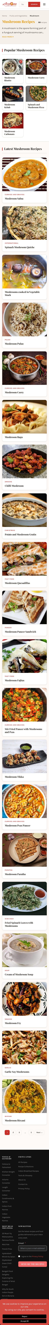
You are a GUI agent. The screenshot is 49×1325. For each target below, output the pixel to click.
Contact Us (22, 1184)
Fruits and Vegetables (18, 16)
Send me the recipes (32, 1264)
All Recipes (22, 1162)
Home (4, 16)
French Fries (7, 1249)
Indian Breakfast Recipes (28, 1171)
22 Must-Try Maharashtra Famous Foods (8, 1236)
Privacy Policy (24, 1188)
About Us (22, 1180)
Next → (39, 1132)
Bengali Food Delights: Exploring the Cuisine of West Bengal (8, 1278)
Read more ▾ (7, 37)
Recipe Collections (25, 1166)
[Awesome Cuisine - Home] (9, 4)
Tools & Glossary (25, 1175)
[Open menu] (44, 4)
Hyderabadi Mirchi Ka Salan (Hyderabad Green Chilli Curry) (8, 1260)
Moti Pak (5, 1244)
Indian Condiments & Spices (8, 1198)
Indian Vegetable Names (6, 1217)
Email (21, 1243)
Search (34, 4)
